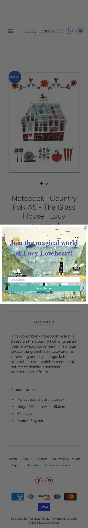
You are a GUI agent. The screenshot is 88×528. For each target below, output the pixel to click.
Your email (15, 274)
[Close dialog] (85, 227)
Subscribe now (44, 288)
